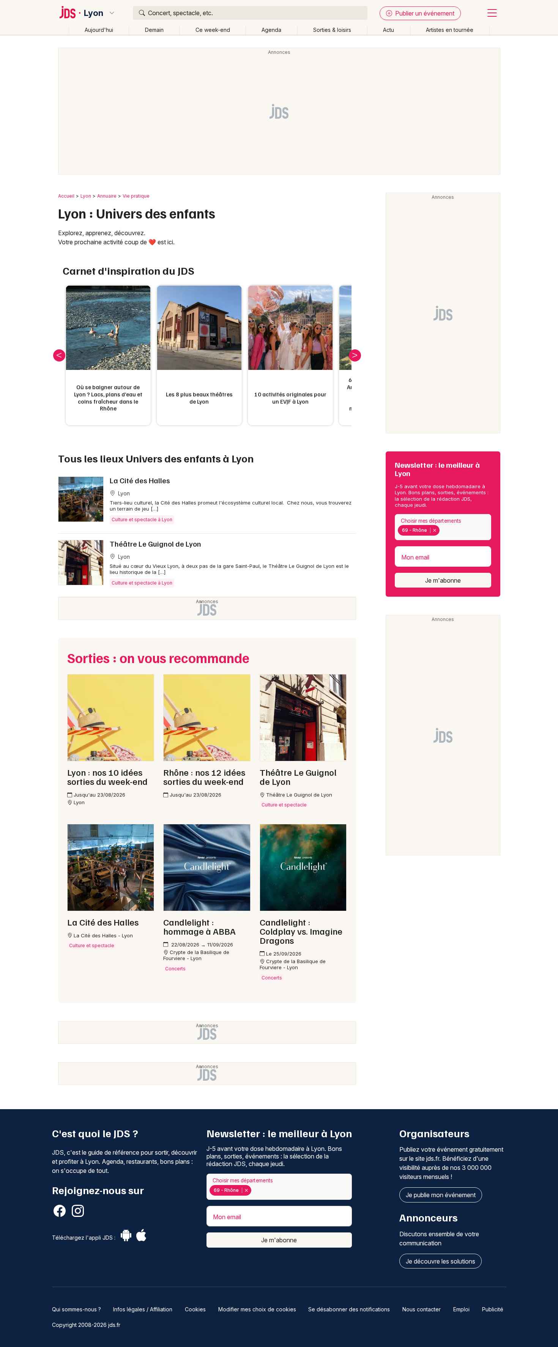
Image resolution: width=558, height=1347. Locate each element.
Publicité (492, 1309)
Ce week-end (212, 30)
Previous (59, 355)
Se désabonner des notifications (349, 1309)
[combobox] (443, 527)
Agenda (271, 30)
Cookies (195, 1309)
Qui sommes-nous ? (76, 1309)
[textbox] (443, 530)
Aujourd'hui (99, 30)
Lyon (93, 13)
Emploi (461, 1309)
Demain (154, 30)
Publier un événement (424, 13)
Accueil (66, 196)
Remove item (434, 530)
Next (355, 355)
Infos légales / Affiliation (142, 1309)
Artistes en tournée (449, 30)
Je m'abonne (443, 580)
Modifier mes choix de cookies (257, 1309)
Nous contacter (421, 1309)
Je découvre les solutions (440, 1261)
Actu (388, 30)
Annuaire (107, 196)
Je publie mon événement (441, 1195)
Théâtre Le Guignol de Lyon (155, 543)
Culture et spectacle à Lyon (142, 519)
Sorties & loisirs (332, 30)
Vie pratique (136, 196)
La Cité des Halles (140, 480)
